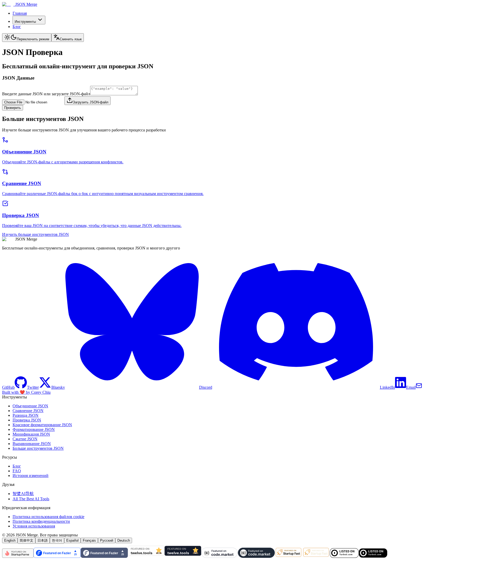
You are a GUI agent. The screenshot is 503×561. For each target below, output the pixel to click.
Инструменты (25, 22)
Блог (17, 26)
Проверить (12, 108)
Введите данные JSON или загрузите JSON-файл (46, 94)
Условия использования (34, 526)
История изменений (30, 475)
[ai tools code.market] (238, 556)
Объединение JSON (30, 406)
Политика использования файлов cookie (48, 516)
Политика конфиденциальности (41, 521)
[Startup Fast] (302, 556)
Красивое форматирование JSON (42, 425)
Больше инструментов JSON (38, 448)
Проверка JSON (27, 420)
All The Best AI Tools (31, 499)
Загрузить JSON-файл (90, 102)
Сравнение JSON (28, 410)
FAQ (17, 471)
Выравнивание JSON (32, 443)
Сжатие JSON (25, 439)
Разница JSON (26, 415)
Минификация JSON (31, 434)
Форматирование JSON (34, 429)
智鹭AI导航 (23, 493)
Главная (20, 13)
